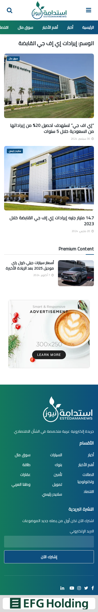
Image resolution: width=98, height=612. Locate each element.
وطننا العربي (20, 484)
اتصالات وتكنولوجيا (86, 478)
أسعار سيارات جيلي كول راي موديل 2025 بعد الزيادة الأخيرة (30, 265)
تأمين (58, 474)
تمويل (57, 484)
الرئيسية (88, 27)
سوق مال (25, 27)
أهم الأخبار (50, 27)
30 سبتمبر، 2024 (81, 138)
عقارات (25, 474)
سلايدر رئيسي (15, 151)
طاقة (26, 464)
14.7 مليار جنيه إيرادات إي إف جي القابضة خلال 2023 (52, 220)
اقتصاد (89, 491)
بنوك (58, 464)
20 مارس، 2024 (81, 231)
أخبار (70, 27)
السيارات (56, 454)
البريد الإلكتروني (82, 531)
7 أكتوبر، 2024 (42, 275)
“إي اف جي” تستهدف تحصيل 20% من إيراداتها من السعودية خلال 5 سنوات (52, 128)
